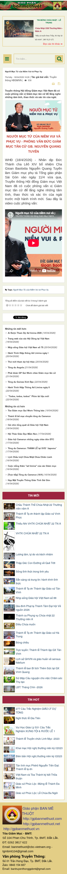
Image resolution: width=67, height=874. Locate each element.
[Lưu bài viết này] (59, 83)
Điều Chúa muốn (25, 624)
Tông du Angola (16, 367)
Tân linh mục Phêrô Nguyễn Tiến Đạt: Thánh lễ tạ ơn (37, 767)
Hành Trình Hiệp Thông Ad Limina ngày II (29, 387)
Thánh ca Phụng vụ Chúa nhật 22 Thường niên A (35, 617)
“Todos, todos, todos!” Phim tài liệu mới (28, 396)
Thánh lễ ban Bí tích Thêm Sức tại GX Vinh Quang (37, 670)
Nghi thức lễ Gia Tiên (28, 718)
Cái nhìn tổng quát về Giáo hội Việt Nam (28, 424)
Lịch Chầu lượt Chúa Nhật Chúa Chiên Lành (30, 456)
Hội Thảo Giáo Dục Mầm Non (22, 433)
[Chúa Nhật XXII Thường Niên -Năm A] (19, 28)
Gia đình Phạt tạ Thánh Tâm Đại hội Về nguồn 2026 (38, 608)
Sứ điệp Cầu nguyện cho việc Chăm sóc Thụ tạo (39, 680)
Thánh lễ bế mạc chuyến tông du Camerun (29, 416)
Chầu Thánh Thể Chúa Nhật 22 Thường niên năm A (39, 506)
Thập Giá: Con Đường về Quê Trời (35, 563)
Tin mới (33, 495)
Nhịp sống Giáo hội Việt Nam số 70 (25, 347)
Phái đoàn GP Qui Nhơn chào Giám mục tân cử (32, 372)
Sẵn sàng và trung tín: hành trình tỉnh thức (37, 581)
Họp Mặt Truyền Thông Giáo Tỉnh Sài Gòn (29, 480)
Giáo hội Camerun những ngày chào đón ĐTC (31, 439)
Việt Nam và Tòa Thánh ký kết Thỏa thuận (36, 776)
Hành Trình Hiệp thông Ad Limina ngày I (28, 352)
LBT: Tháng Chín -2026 (29, 687)
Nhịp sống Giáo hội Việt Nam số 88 (36, 598)
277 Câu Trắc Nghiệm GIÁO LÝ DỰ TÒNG (36, 710)
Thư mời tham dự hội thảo (21, 361)
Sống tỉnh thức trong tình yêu (32, 571)
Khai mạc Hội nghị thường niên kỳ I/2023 (39, 748)
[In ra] (53, 83)
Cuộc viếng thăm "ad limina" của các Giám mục (32, 465)
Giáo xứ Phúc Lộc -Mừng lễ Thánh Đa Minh (38, 785)
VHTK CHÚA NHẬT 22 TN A (32, 533)
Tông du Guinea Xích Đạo (21, 381)
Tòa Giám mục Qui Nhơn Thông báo (26, 410)
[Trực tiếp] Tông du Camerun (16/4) (25, 474)
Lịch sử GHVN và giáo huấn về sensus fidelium (38, 661)
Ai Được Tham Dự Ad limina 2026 (25, 332)
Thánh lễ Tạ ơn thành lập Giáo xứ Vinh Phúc (38, 515)
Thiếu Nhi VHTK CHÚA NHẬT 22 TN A (38, 523)
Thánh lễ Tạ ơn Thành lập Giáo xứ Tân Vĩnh (38, 590)
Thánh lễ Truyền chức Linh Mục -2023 (38, 739)
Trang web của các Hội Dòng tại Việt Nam (28, 338)
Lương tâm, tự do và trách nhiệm (34, 554)
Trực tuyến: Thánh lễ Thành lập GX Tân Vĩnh (38, 651)
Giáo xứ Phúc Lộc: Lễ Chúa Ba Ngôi (37, 793)
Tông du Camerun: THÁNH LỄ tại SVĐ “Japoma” (32, 448)
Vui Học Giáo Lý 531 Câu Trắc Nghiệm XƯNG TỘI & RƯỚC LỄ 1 (35, 729)
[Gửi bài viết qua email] (48, 83)
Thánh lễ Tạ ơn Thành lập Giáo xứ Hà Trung (37, 634)
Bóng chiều (22, 642)
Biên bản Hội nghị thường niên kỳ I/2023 (39, 756)
